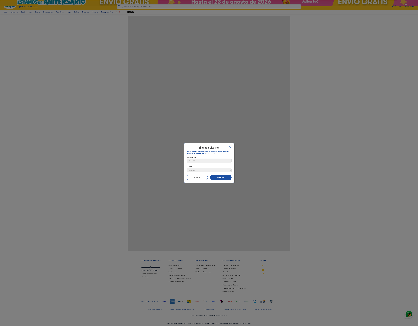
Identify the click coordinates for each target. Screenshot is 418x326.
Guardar (221, 177)
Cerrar (197, 177)
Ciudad (189, 166)
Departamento (192, 157)
